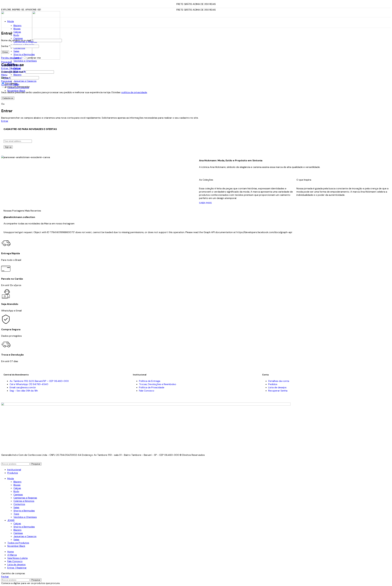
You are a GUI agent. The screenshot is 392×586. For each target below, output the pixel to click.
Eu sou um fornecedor (17, 86)
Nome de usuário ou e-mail (17, 40)
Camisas (18, 38)
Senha (5, 46)
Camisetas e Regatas (25, 497)
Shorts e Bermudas (24, 54)
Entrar (5, 52)
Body (16, 35)
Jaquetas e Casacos (24, 81)
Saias (16, 51)
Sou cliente (10, 83)
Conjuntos (19, 48)
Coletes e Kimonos (23, 501)
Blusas (17, 28)
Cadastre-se (7, 98)
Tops (16, 513)
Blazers (17, 25)
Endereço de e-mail (13, 71)
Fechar (5, 576)
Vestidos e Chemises (25, 60)
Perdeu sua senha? (12, 57)
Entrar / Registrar (17, 567)
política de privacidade (134, 92)
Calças (17, 32)
